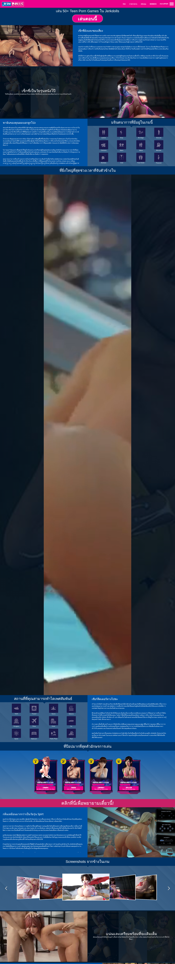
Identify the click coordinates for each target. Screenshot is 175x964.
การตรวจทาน (133, 4)
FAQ (124, 4)
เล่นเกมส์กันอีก (164, 4)
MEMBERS (153, 4)
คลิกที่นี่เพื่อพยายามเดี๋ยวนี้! (87, 803)
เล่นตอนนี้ (87, 18)
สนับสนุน (143, 4)
